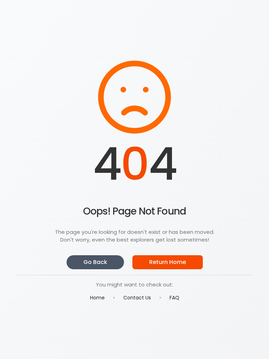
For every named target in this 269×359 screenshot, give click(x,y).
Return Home (167, 262)
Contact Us (137, 297)
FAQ (174, 297)
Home (97, 297)
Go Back (95, 262)
